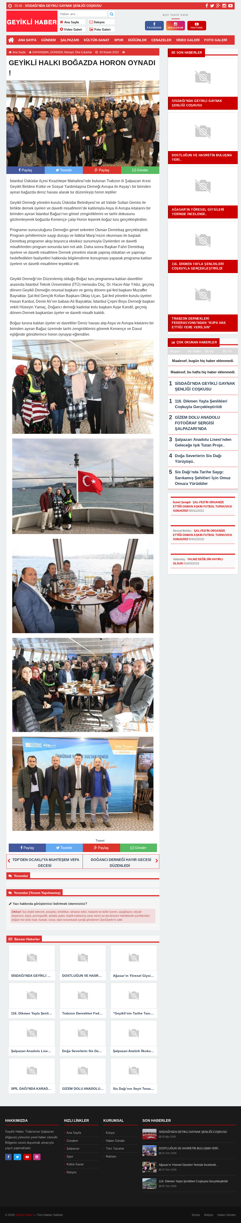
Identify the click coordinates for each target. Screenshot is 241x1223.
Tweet (100, 840)
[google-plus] (218, 6)
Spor (70, 1156)
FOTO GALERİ (215, 40)
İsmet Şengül (181, 502)
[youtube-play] (230, 6)
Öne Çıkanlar (83, 52)
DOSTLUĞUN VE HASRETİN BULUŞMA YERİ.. (189, 1148)
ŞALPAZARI (69, 40)
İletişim (99, 22)
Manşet (69, 52)
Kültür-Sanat (75, 1164)
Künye (110, 1132)
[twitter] (212, 6)
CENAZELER (161, 40)
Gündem (72, 1141)
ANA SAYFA (27, 40)
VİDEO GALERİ (188, 40)
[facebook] (206, 6)
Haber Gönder (115, 1141)
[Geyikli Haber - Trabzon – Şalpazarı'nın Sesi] (31, 20)
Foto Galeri (102, 29)
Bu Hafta (194, 351)
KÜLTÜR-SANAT (96, 40)
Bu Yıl (227, 351)
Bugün (175, 351)
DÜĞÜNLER (137, 40)
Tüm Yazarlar (115, 1148)
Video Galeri (72, 29)
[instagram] (224, 6)
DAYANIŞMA (40, 52)
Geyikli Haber (24, 1215)
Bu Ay (209, 351)
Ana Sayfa (71, 22)
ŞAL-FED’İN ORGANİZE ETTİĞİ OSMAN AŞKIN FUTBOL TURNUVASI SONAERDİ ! (202, 506)
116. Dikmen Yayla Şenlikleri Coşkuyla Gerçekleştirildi (193, 1181)
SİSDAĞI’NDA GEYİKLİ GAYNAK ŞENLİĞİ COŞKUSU (193, 1132)
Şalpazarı (73, 1148)
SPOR (118, 40)
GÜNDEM (48, 40)
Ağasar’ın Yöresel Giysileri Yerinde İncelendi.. (188, 1165)
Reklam (111, 1156)
